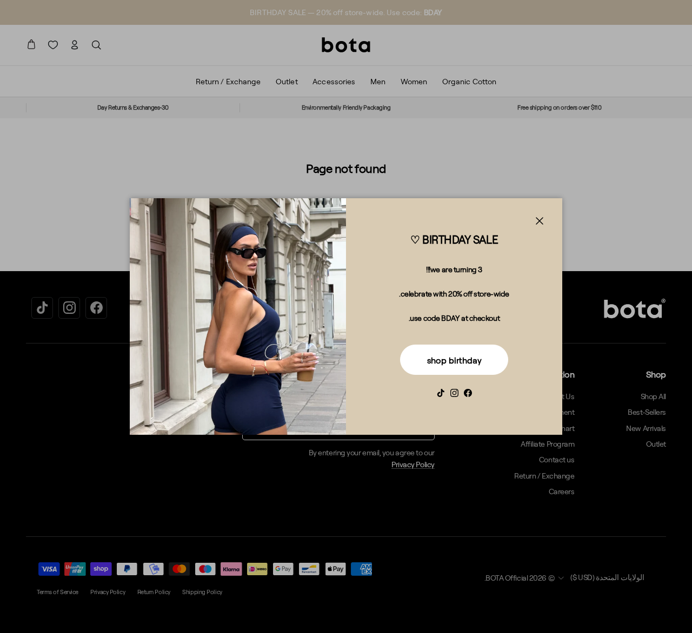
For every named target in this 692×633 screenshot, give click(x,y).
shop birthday (454, 360)
